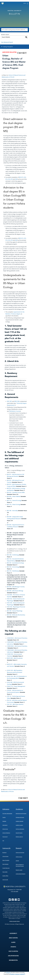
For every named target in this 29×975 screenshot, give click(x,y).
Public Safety (5, 872)
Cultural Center (5, 856)
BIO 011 (21, 177)
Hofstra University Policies (14, 921)
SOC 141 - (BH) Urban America (15, 704)
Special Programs (19, 832)
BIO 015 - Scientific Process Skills (16, 492)
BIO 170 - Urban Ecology (13, 504)
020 (16, 179)
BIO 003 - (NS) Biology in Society (16, 587)
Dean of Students (5, 860)
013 (7, 179)
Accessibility (13, 933)
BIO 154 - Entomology (13, 567)
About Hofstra (13, 937)
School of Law (5, 829)
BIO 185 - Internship (12, 510)
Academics (19, 809)
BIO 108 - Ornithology (13, 555)
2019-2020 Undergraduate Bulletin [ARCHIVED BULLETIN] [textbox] (15, 30)
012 (25, 177)
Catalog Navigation (8, 47)
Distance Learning (19, 836)
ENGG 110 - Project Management (16, 686)
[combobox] (14, 29)
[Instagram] (16, 900)
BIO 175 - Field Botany (13, 571)
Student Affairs (5, 875)
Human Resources (5, 868)
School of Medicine (6, 832)
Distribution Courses (14, 411)
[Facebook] (13, 900)
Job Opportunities (13, 955)
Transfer (4, 817)
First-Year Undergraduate (7, 813)
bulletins (8, 972)
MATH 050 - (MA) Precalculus (15, 658)
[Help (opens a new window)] (26, 53)
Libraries (17, 860)
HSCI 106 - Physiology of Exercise (16, 607)
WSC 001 (9, 401)
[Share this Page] (22, 53)
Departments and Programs (21, 813)
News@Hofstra (13, 960)
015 (12, 179)
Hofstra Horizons (19, 856)
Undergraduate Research (20, 873)
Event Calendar (5, 864)
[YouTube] (19, 900)
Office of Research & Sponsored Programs (20, 865)
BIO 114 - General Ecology (14, 500)
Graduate (4, 821)
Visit (3, 840)
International (4, 825)
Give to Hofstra (13, 951)
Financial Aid (4, 836)
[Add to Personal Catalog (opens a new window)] (20, 53)
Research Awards (19, 870)
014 (9, 179)
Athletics (13, 946)
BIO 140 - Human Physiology (14, 611)
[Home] (2, 3)
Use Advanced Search (7, 42)
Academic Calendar (19, 821)
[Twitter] (10, 900)
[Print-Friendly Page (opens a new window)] (24, 53)
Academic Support (19, 825)
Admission (5, 809)
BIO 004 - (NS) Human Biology (15, 591)
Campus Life (6, 848)
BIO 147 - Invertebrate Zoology (15, 563)
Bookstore (4, 852)
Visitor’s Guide (5, 879)
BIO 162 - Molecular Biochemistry (16, 615)
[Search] (26, 37)
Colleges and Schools (20, 817)
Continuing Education (20, 829)
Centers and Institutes (20, 852)
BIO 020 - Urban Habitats (13, 496)
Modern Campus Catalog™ (17, 974)
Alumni (13, 942)
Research (19, 848)
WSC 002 (16, 401)
